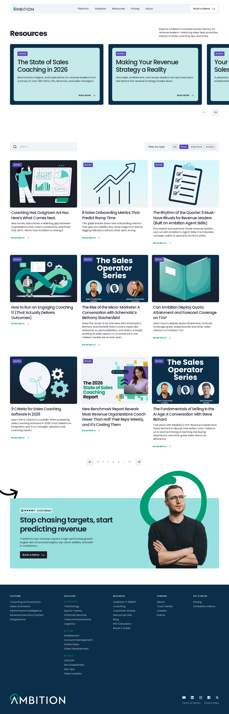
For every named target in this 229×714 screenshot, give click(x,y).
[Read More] (20, 238)
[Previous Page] (90, 462)
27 (129, 462)
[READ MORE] (87, 95)
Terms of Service (191, 703)
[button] (83, 9)
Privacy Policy (211, 703)
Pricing (135, 8)
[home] (23, 9)
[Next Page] (139, 462)
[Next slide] (215, 112)
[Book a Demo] (204, 8)
